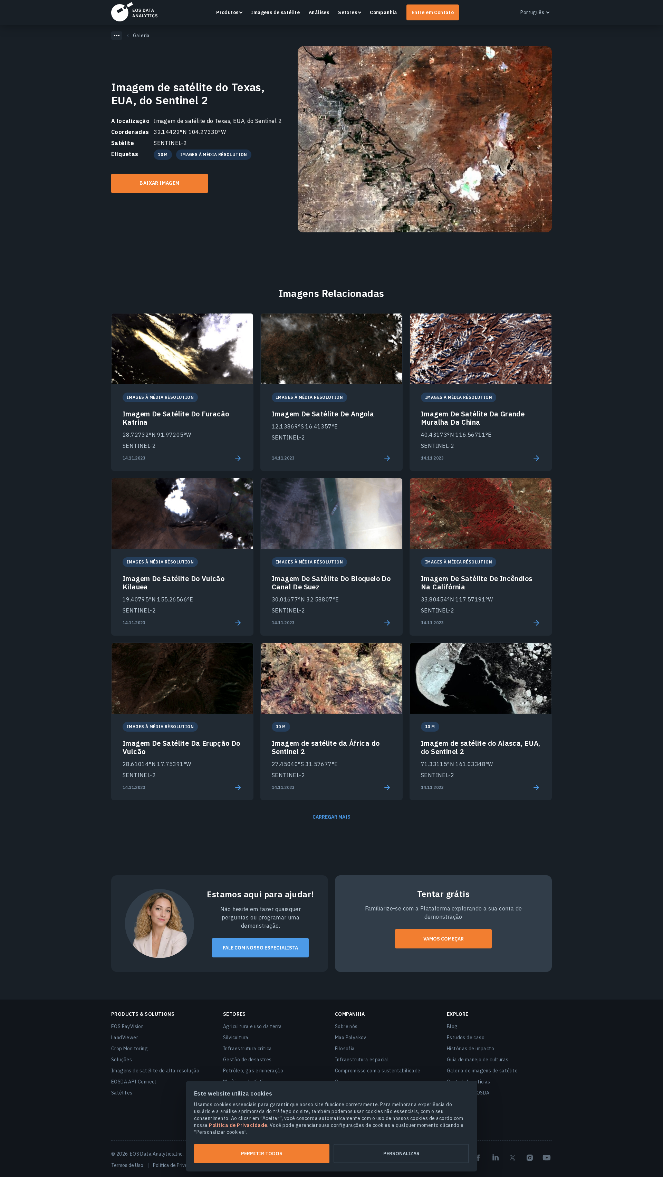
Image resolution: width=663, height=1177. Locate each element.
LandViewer (124, 1037)
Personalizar (401, 1153)
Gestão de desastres (247, 1060)
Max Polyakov (350, 1037)
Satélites (122, 1093)
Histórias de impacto (470, 1048)
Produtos (227, 12)
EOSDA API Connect (134, 1082)
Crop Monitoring (129, 1048)
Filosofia (345, 1048)
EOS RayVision (127, 1026)
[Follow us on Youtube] (546, 1157)
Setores (347, 12)
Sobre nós (346, 1026)
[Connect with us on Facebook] (478, 1157)
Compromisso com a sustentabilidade (378, 1071)
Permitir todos (261, 1153)
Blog (452, 1026)
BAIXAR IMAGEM (159, 183)
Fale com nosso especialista (260, 948)
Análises (319, 12)
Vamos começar (443, 939)
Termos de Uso (127, 1165)
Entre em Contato (433, 12)
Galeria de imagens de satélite (482, 1071)
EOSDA (134, 11)
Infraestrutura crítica (247, 1048)
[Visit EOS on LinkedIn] (495, 1157)
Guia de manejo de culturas (477, 1060)
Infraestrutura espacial (362, 1060)
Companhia (383, 12)
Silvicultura (236, 1037)
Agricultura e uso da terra (252, 1026)
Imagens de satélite (275, 12)
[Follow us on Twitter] (512, 1157)
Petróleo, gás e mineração (253, 1071)
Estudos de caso (465, 1037)
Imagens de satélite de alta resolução (155, 1071)
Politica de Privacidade (177, 1165)
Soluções (121, 1060)
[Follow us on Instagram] (530, 1157)
